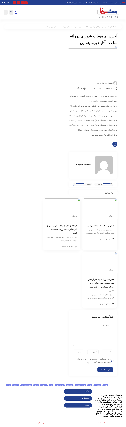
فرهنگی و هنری (95, 27)
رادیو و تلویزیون (26, 385)
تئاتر (8, 385)
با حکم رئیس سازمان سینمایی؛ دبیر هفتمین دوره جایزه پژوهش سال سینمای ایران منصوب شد (99, 184)
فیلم (86, 27)
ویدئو (105, 385)
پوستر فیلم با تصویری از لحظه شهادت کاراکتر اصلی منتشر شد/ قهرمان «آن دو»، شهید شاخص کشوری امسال (88, 184)
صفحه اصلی (114, 27)
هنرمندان (97, 385)
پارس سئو (42, 423)
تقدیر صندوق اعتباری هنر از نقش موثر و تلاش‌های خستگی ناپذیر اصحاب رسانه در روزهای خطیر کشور (70, 2)
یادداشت (69, 385)
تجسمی (16, 385)
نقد (51, 385)
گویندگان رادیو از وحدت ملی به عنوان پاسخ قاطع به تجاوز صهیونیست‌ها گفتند (62, 229)
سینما (105, 27)
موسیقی (43, 385)
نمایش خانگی (59, 385)
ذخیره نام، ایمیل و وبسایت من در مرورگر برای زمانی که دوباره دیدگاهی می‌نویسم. (94, 360)
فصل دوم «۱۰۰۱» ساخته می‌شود (100, 226)
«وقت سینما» (102, 423)
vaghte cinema (102, 83)
